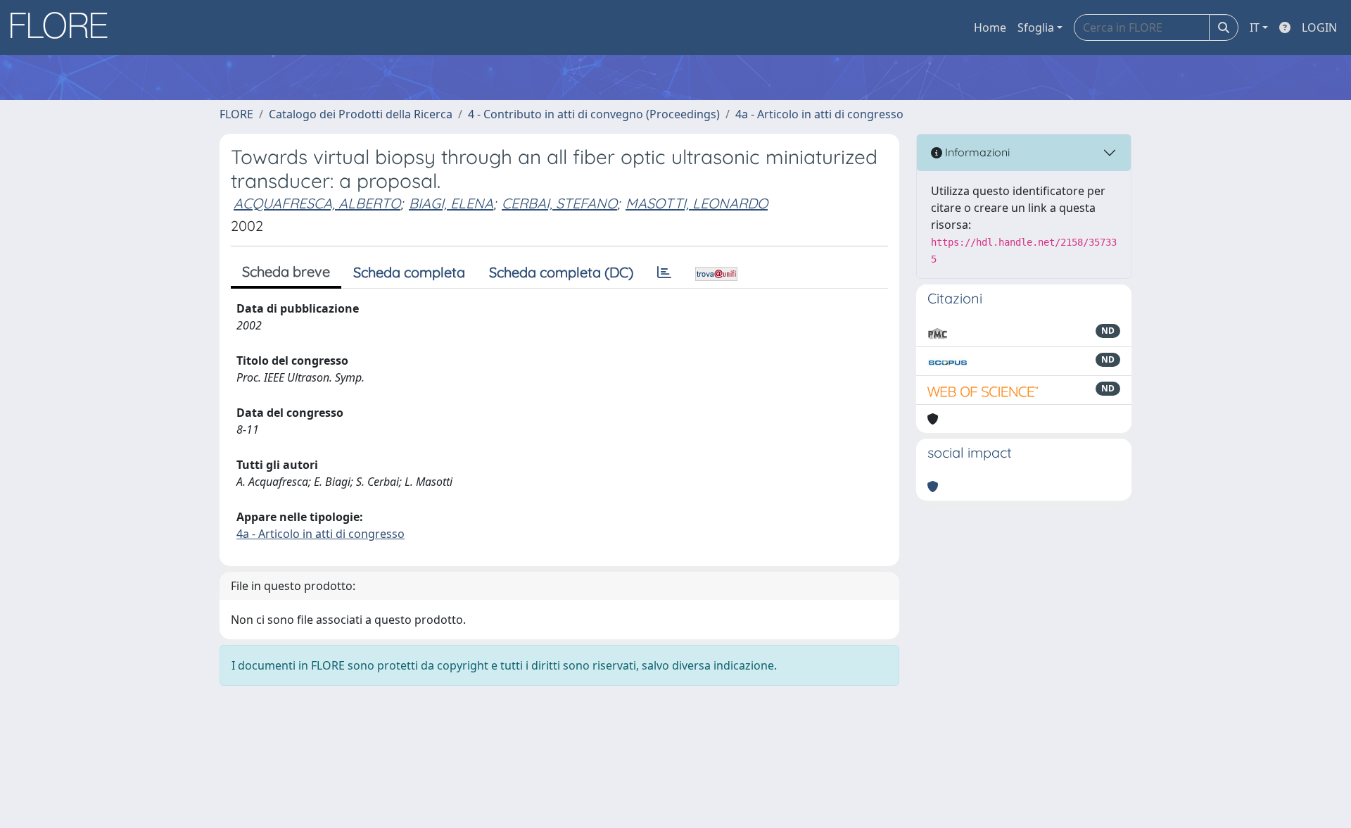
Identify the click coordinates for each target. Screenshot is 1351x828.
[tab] (664, 272)
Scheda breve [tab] (286, 271)
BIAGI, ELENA (451, 203)
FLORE (236, 114)
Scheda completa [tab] (409, 272)
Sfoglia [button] (1035, 27)
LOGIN (1319, 27)
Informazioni (976, 152)
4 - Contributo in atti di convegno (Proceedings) (594, 114)
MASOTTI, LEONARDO (697, 203)
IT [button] (1255, 27)
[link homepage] (64, 27)
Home (990, 27)
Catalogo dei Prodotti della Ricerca (360, 114)
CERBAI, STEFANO (559, 203)
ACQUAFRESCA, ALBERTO (317, 203)
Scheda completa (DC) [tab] (561, 272)
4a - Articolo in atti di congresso (819, 114)
